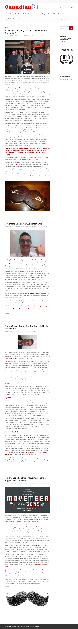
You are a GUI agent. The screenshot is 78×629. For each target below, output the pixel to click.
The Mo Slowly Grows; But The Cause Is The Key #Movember (27, 327)
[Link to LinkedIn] (63, 7)
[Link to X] (57, 7)
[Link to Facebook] (60, 7)
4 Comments (17, 483)
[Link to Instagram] (66, 7)
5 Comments (19, 226)
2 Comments (18, 331)
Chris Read (34, 35)
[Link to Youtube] (71, 7)
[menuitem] (9, 13)
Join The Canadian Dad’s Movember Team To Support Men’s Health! (26, 479)
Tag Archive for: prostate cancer (16, 19)
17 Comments (18, 35)
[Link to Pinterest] (69, 7)
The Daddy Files (33, 483)
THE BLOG (26, 35)
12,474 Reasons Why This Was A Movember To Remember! (26, 31)
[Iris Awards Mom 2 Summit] (66, 63)
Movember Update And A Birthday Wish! (24, 223)
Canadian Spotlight (29, 226)
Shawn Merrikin (35, 626)
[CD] (23, 7)
